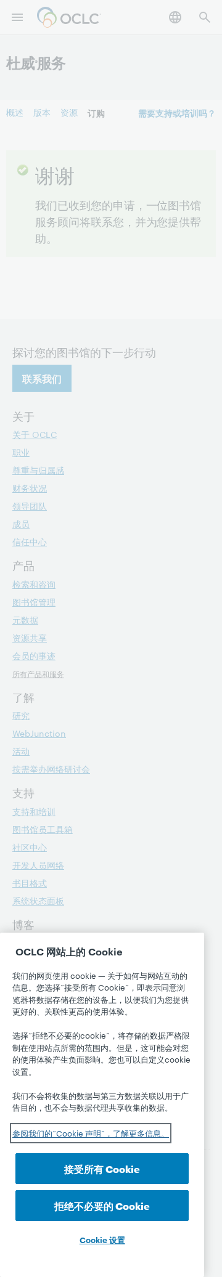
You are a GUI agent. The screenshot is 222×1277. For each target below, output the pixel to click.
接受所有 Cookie (102, 1168)
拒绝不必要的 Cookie (102, 1205)
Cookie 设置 (102, 1239)
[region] (102, 1105)
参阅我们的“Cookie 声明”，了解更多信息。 (90, 1132)
